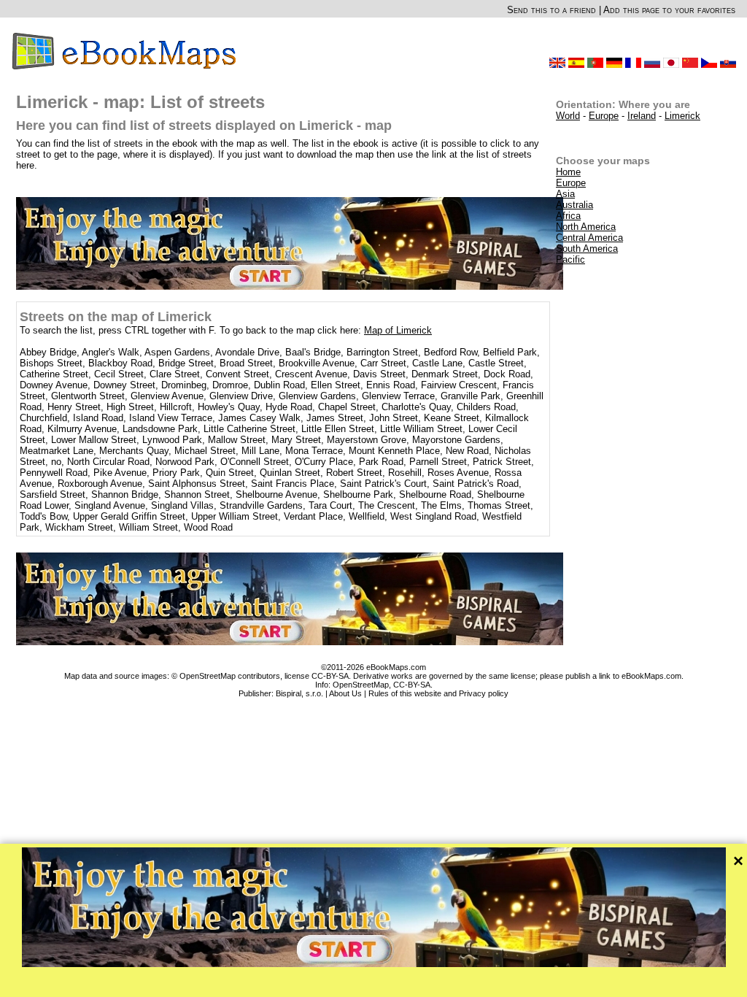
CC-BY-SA (411, 684)
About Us (345, 693)
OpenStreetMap (361, 684)
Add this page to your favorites (669, 9)
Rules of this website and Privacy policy (438, 693)
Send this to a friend (551, 9)
